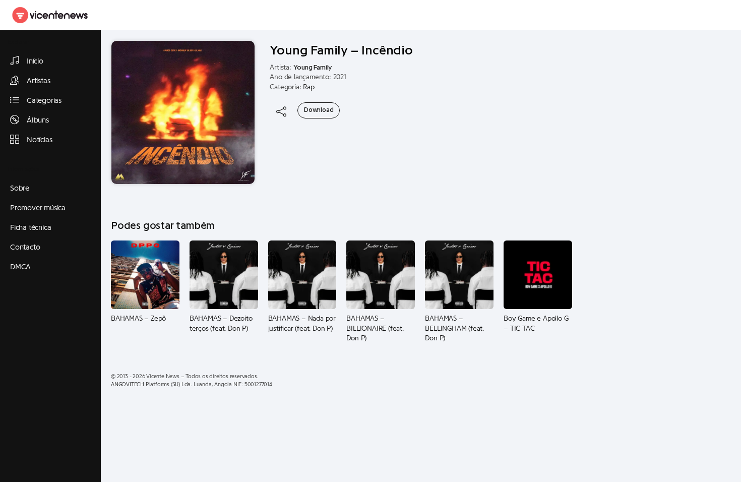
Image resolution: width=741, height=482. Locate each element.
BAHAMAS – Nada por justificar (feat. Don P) (302, 323)
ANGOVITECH (127, 384)
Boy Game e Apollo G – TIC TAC (536, 323)
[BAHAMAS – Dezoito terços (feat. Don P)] (224, 274)
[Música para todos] (50, 15)
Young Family (312, 67)
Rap (308, 87)
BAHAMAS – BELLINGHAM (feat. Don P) (454, 328)
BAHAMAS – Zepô (138, 318)
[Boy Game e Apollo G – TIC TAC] (538, 274)
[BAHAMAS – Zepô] (145, 274)
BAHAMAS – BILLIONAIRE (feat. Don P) (374, 328)
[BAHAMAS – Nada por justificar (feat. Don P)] (302, 274)
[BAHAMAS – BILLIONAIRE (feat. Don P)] (380, 274)
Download (318, 110)
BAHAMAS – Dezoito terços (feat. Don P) (221, 323)
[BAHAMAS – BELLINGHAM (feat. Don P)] (459, 274)
